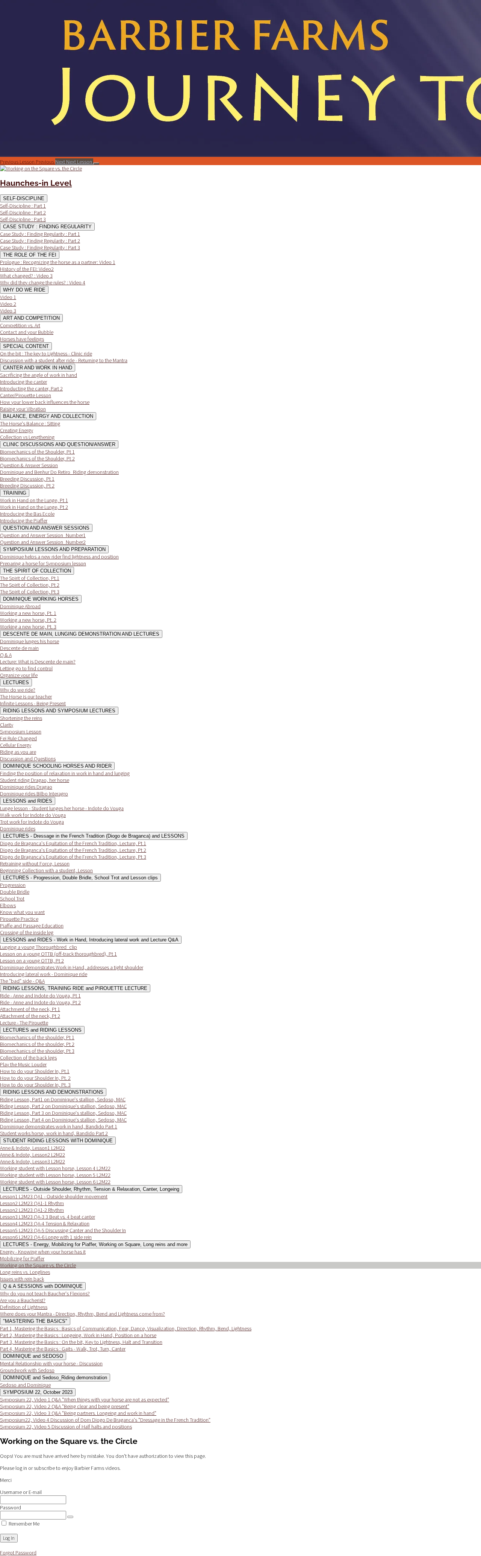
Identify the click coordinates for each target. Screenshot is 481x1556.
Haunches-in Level (36, 183)
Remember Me (23, 1523)
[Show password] (70, 1517)
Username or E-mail (21, 1492)
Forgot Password (18, 1552)
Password (10, 1507)
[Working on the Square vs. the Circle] (41, 168)
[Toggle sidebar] (96, 163)
